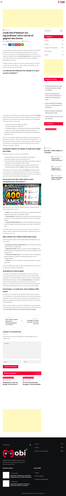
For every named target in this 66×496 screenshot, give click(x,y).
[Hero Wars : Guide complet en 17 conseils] (53, 136)
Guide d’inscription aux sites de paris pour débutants (54, 117)
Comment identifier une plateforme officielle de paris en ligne (53, 111)
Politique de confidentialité (41, 479)
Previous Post (10, 317)
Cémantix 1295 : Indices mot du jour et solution (57, 160)
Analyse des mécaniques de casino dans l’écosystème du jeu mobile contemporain (53, 88)
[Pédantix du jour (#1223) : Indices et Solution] (47, 168)
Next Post (34, 318)
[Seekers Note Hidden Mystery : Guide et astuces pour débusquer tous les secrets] (47, 177)
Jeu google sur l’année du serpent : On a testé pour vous (33, 322)
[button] (37, 373)
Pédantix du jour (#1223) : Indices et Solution (56, 170)
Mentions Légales (39, 476)
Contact (37, 472)
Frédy (7, 41)
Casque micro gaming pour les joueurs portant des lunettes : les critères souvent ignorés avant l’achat (53, 96)
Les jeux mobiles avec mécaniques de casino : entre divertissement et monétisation (53, 105)
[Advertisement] (33, 18)
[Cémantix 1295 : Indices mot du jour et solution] (47, 158)
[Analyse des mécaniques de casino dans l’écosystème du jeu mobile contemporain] (6, 475)
